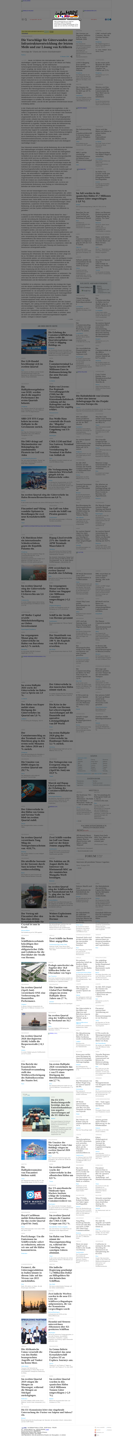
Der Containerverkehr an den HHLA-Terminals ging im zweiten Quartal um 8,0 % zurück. (103, 353)
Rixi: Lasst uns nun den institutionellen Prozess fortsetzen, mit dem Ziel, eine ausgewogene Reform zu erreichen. (103, 1072)
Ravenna (105, 759)
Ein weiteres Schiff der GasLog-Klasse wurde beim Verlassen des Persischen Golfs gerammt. (103, 700)
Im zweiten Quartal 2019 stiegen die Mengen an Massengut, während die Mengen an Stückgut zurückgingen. (32, 1387)
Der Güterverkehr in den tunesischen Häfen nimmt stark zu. (61, 687)
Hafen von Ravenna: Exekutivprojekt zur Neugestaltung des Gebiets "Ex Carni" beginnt (103, 216)
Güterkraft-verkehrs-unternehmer (101, 785)
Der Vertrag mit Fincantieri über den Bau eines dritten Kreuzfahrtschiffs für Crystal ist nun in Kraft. (32, 920)
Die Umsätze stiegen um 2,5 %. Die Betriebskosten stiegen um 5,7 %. (103, 364)
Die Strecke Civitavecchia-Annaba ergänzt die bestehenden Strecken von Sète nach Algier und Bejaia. (83, 635)
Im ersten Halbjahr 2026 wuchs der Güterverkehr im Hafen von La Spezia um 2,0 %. (33, 690)
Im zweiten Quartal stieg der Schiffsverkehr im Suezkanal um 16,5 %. (60, 1019)
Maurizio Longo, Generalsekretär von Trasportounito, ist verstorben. (103, 465)
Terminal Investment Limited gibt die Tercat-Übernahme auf (83, 487)
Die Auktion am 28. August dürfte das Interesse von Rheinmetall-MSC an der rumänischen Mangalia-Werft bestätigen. (60, 869)
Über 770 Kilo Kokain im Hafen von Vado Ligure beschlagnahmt (82, 1201)
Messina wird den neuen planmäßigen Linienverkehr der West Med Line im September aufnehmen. (103, 92)
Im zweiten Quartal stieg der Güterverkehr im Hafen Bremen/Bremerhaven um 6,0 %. (44, 496)
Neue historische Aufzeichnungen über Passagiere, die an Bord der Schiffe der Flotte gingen (59, 1159)
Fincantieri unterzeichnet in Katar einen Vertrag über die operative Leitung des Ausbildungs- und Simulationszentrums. (103, 1174)
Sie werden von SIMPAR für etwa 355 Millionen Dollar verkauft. (103, 1047)
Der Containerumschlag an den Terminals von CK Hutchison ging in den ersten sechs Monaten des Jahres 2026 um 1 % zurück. (33, 740)
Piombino (93, 771)
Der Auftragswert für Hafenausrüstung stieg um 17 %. (83, 1068)
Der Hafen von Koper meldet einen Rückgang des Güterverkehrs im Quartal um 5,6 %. (32, 710)
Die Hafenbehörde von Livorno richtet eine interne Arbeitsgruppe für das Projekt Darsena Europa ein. (92, 399)
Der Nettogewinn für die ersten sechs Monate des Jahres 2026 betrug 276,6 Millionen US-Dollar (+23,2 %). (83, 78)
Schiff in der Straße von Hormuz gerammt (61, 616)
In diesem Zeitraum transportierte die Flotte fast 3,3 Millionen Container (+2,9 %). (32, 1008)
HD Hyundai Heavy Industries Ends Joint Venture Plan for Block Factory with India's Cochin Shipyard (84, 840)
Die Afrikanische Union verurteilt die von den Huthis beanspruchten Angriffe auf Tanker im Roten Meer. (32, 1356)
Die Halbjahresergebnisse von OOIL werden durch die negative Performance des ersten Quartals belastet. (32, 394)
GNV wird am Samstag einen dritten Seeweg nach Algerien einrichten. (83, 624)
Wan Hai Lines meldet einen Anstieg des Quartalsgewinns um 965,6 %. (103, 419)
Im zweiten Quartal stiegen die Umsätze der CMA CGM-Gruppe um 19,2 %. (59, 1219)
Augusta (80, 761)
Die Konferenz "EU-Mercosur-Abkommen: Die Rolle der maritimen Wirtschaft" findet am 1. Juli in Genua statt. (85, 799)
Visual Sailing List (86, 287)
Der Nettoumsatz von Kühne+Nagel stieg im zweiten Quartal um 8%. (84, 1083)
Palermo (93, 769)
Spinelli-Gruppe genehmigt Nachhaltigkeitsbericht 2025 (83, 719)
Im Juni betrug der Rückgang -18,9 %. (32, 720)
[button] (110, 19)
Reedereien (80, 781)
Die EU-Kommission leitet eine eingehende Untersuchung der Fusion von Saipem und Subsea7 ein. (46, 1412)
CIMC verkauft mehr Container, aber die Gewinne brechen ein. (103, 36)
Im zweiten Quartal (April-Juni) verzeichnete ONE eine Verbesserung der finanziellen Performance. (33, 994)
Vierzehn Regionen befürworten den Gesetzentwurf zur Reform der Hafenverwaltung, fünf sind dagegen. (103, 1059)
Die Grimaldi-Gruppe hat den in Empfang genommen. (103, 442)
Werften (95, 781)
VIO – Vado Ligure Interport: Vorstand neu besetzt (103, 1104)
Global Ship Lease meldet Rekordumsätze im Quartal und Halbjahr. (83, 605)
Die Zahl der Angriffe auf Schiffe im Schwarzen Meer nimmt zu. (103, 1223)
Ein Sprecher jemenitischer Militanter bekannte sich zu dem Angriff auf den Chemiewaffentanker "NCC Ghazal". (83, 978)
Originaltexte (25, 33)
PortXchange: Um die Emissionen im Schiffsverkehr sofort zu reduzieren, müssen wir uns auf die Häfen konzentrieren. (33, 1243)
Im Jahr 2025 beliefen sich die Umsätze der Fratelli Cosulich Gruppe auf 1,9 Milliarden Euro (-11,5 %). (83, 467)
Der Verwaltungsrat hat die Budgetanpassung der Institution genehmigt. (83, 900)
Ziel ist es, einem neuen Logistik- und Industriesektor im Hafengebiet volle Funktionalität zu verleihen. (103, 228)
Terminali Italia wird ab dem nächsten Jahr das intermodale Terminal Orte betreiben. (84, 941)
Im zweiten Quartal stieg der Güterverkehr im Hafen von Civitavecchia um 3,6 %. (33, 591)
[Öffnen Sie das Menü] (23, 19)
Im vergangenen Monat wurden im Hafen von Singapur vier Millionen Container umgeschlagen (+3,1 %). (60, 594)
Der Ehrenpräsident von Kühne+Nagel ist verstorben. (103, 154)
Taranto (105, 765)
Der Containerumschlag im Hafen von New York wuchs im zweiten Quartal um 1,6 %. (83, 673)
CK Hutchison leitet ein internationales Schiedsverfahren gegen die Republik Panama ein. (31, 543)
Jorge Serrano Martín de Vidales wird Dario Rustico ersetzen (103, 388)
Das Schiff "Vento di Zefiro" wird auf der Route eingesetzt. (103, 145)
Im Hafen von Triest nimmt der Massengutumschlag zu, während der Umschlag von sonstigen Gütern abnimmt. (60, 1244)
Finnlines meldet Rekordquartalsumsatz (103, 718)
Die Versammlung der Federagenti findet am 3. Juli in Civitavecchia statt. (102, 798)
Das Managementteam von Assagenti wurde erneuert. (103, 1083)
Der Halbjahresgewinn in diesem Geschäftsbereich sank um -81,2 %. (103, 45)
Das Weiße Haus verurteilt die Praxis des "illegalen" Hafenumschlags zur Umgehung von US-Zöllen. (60, 425)
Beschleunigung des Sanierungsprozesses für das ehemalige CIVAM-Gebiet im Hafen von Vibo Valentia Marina (83, 510)
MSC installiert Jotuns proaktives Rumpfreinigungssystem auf (84, 420)
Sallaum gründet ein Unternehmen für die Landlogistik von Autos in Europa (83, 263)
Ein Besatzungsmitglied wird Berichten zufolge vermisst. (82, 661)
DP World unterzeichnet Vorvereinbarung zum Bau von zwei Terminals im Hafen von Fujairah (83, 1106)
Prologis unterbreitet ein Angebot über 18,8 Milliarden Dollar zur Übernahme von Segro (60, 969)
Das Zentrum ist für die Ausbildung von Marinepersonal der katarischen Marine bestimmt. (102, 1189)
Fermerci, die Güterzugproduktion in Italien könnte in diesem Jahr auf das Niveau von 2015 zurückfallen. (32, 1274)
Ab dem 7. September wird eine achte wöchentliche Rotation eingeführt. (103, 250)
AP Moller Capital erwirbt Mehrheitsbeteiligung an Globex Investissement (32, 620)
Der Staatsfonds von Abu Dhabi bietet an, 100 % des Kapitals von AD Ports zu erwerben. (60, 640)
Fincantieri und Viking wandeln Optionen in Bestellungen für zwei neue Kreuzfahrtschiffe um (33, 514)
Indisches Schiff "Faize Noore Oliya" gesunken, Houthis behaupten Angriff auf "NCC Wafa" (61, 948)
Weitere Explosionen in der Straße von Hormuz (60, 916)
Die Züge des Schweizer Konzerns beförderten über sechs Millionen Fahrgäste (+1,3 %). (31, 433)
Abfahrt (99, 286)
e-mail (47, 1429)
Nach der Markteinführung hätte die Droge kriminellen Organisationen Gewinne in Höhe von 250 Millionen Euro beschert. (84, 1212)
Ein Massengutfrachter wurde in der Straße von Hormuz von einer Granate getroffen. (83, 650)
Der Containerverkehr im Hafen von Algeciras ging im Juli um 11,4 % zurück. (83, 240)
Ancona (80, 759)
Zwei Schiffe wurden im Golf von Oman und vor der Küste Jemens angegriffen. (60, 841)
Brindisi (80, 765)
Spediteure (80, 783)
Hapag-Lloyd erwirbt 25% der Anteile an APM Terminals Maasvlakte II (60, 541)
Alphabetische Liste (103, 289)
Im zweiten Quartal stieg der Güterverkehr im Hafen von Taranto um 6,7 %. (103, 263)
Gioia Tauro (94, 761)
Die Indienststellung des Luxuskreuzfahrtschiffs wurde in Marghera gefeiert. (84, 134)
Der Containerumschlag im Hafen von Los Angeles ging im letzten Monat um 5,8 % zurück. (103, 303)
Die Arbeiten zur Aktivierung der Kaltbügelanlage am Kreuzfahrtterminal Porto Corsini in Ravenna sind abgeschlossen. (103, 490)
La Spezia (94, 763)
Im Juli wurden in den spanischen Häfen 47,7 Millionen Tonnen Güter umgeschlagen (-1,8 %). (93, 197)
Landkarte (104, 773)
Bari (79, 763)
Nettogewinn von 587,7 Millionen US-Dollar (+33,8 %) (83, 310)
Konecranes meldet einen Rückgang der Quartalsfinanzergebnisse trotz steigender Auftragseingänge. (84, 1058)
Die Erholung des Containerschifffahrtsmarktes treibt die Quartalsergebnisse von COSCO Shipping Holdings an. (60, 338)
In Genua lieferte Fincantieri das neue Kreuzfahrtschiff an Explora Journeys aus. (61, 1354)
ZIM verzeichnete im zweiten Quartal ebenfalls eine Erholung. (60, 570)
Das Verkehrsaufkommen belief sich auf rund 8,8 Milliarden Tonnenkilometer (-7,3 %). (61, 1087)
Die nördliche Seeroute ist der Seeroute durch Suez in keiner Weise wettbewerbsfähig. (33, 865)
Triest (104, 769)
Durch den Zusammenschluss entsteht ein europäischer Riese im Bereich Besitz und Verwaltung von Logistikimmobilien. (60, 979)
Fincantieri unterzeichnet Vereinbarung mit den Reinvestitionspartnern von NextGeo (103, 1013)
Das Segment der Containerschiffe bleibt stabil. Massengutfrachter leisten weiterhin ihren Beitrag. (103, 637)
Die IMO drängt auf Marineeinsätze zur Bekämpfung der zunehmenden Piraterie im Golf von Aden (32, 448)
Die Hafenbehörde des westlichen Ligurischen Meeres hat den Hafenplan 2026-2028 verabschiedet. (103, 891)
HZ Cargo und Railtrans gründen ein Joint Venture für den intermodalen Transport (103, 672)
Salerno (105, 761)
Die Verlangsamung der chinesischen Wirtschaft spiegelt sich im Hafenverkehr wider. (60, 473)
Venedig (105, 771)
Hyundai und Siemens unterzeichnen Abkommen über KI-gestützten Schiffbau (59, 1325)
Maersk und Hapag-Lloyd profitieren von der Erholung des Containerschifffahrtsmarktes (60, 788)
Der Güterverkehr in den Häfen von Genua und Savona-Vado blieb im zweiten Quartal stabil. (32, 815)
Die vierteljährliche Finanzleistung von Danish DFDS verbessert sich (83, 351)
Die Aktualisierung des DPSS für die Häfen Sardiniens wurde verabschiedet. (84, 1036)
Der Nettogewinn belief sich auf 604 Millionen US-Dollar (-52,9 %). (84, 998)
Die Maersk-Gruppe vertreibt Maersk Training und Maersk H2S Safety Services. (103, 508)
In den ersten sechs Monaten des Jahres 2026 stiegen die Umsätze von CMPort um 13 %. (103, 66)
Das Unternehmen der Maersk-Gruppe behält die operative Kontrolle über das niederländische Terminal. (60, 552)
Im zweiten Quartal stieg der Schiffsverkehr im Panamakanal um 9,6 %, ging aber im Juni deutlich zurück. (60, 891)
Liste (93, 773)
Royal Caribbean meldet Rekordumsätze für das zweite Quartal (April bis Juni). (33, 1219)
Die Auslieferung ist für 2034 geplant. (31, 932)
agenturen (80, 785)
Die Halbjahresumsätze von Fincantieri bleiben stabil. (31, 1171)
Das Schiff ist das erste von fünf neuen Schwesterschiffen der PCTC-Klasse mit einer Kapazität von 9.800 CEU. (103, 453)
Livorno (93, 765)
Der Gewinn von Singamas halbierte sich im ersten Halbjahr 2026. (83, 36)
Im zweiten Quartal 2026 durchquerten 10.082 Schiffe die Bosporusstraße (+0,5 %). (32, 1041)
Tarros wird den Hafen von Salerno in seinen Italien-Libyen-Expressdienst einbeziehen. (103, 134)
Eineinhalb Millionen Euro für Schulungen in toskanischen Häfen (103, 915)
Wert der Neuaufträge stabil (84, 1130)
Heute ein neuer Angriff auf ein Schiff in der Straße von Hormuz (83, 1247)
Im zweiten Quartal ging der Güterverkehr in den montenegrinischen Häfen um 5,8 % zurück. (83, 444)
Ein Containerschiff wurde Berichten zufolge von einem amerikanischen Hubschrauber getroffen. (59, 852)
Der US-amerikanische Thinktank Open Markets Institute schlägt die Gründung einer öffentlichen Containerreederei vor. (60, 1194)
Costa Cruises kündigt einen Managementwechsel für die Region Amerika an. (103, 378)
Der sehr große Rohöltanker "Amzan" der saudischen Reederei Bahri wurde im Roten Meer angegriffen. (33, 462)
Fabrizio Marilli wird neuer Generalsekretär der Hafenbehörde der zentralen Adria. (84, 890)
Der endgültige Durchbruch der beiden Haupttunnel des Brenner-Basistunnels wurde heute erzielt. (103, 965)
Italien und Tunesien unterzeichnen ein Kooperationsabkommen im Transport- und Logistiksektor (103, 941)
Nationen (100, 291)
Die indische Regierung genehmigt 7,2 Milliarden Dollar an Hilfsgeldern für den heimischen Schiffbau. (60, 1274)
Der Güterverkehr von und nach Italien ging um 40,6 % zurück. (83, 455)
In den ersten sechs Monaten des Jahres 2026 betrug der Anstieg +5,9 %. (42, 502)
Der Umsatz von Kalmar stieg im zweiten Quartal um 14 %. (83, 1122)
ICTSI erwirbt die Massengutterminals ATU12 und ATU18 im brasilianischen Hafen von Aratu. (103, 1037)
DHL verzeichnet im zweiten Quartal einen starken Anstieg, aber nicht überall (103, 577)
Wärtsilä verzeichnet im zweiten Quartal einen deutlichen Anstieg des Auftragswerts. (103, 1202)
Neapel (93, 767)
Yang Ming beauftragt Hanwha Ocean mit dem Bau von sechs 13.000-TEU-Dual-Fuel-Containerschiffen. (83, 1225)
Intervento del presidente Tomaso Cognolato (93, 862)
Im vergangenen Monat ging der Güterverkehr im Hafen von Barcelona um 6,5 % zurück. (32, 640)
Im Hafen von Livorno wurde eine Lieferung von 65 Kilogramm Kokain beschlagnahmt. (103, 175)
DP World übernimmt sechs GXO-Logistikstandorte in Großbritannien (84, 576)
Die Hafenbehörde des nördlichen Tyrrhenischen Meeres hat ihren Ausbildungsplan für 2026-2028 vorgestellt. (103, 926)
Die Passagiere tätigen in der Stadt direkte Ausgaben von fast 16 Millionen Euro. (103, 657)
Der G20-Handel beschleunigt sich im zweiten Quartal (32, 364)
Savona (105, 763)
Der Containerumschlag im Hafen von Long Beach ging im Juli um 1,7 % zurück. (83, 327)
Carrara (80, 769)
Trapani (105, 767)
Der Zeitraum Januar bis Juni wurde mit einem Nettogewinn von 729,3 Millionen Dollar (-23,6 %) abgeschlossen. (32, 410)
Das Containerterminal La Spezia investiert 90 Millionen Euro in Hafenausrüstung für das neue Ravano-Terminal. (61, 369)
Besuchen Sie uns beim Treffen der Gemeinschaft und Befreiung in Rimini (83, 215)
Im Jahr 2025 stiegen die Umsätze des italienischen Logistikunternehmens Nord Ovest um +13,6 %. (103, 991)
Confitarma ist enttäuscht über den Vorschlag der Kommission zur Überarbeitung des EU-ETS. (103, 1248)
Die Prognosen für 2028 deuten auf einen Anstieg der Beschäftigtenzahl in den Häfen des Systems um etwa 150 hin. (103, 904)
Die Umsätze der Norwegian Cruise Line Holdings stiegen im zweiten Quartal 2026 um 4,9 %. (60, 1147)
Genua (93, 759)
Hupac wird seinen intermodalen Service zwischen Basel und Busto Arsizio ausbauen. (103, 240)
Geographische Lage (104, 292)
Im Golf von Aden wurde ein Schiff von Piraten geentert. (60, 511)
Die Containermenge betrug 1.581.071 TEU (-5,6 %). (91, 206)
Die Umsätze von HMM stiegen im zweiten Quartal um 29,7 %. (31, 766)
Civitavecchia (81, 771)
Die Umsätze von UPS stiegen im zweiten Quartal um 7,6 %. (83, 989)
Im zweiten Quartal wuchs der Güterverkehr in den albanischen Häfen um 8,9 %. (61, 1172)
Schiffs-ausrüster (98, 783)
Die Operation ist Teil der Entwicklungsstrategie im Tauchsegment (103, 1024)
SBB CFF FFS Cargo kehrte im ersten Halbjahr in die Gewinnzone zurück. (32, 422)
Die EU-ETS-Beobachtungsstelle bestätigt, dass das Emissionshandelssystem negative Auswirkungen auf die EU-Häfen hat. (61, 1107)
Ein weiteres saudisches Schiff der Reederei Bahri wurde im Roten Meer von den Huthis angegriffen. (84, 965)
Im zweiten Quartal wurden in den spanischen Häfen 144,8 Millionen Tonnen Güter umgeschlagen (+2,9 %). (59, 1387)
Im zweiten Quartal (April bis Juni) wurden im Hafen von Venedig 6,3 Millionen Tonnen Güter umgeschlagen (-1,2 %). (83, 537)
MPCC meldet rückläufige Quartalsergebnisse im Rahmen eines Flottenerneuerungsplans (84, 157)
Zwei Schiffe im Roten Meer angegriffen (61, 939)
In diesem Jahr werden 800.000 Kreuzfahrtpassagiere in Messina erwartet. (103, 648)
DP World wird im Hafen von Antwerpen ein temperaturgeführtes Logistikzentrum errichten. (103, 606)
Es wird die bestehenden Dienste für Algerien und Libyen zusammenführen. (103, 103)
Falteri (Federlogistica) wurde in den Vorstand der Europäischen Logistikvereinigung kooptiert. (103, 1143)
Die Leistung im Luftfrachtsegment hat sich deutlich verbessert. (83, 1092)
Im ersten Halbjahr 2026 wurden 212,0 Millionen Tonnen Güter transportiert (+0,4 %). (33, 1402)
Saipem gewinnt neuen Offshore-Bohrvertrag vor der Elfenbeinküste (103, 1122)
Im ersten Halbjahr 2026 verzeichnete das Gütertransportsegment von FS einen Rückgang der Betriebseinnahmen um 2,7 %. (61, 1072)
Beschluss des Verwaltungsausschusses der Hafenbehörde (83, 1045)
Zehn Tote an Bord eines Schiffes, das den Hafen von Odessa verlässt (103, 1232)
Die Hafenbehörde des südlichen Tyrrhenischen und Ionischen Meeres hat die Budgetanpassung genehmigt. (84, 917)
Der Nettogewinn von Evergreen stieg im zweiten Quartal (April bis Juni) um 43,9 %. (60, 767)
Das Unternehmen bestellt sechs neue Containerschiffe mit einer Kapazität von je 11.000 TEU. (103, 430)
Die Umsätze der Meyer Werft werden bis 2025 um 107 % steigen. (83, 90)
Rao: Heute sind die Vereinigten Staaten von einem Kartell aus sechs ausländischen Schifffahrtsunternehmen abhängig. (60, 1207)
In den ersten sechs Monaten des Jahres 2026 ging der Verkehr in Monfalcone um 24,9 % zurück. (61, 1259)
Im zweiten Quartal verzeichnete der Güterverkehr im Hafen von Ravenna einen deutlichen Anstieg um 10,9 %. (103, 536)
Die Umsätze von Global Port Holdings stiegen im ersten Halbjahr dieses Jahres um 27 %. (60, 993)
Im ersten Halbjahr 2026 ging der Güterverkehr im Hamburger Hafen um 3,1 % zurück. (61, 738)
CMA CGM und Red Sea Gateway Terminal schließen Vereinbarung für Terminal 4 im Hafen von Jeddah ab (61, 448)
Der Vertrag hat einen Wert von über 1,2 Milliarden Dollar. (83, 1236)
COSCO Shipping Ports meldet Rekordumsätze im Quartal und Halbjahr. (83, 66)
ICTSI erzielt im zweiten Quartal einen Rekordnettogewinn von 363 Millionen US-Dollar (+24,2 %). (83, 700)
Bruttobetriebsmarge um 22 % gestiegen (60, 1003)
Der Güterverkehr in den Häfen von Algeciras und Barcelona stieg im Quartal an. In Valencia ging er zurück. (83, 1014)
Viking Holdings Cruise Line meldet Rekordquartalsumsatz (84, 301)
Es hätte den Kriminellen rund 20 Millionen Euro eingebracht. (102, 185)
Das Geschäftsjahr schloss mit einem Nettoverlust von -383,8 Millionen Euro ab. (83, 99)
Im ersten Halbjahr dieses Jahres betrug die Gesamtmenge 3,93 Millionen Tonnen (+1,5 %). (33, 603)
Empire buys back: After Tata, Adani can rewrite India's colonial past (102, 838)
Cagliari (80, 767)
